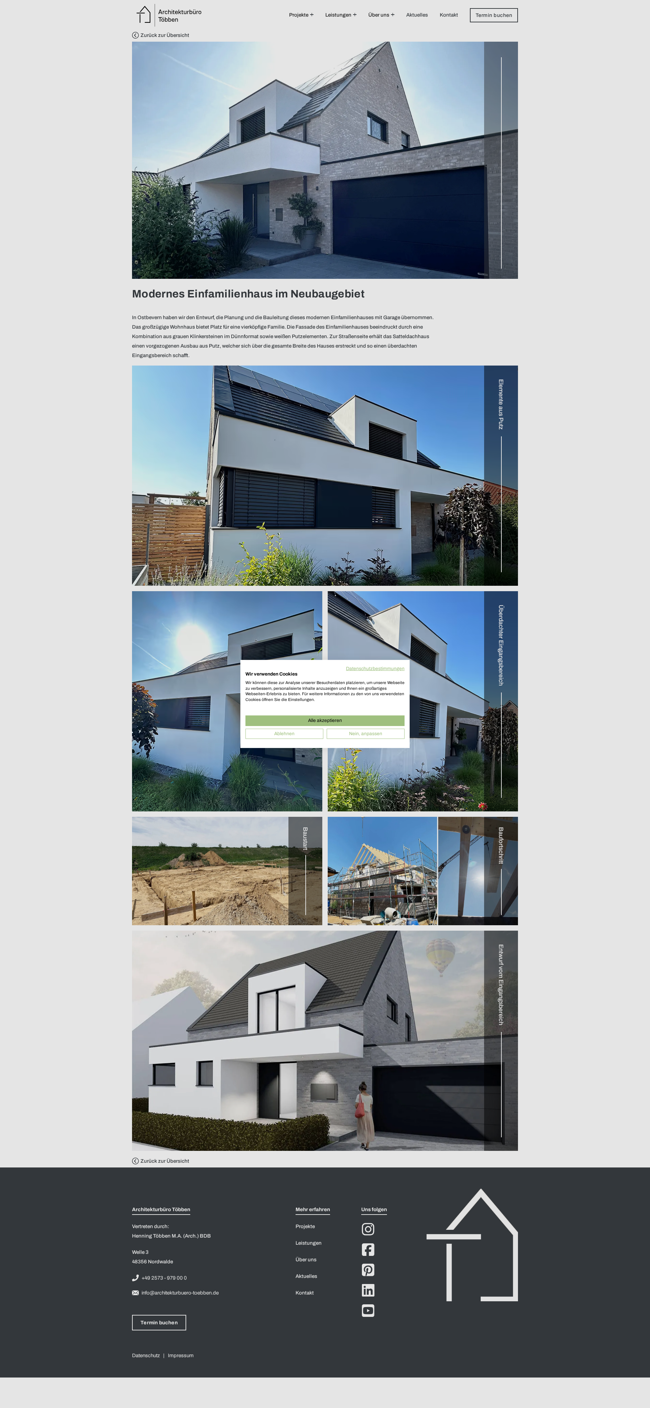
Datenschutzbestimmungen (375, 668)
